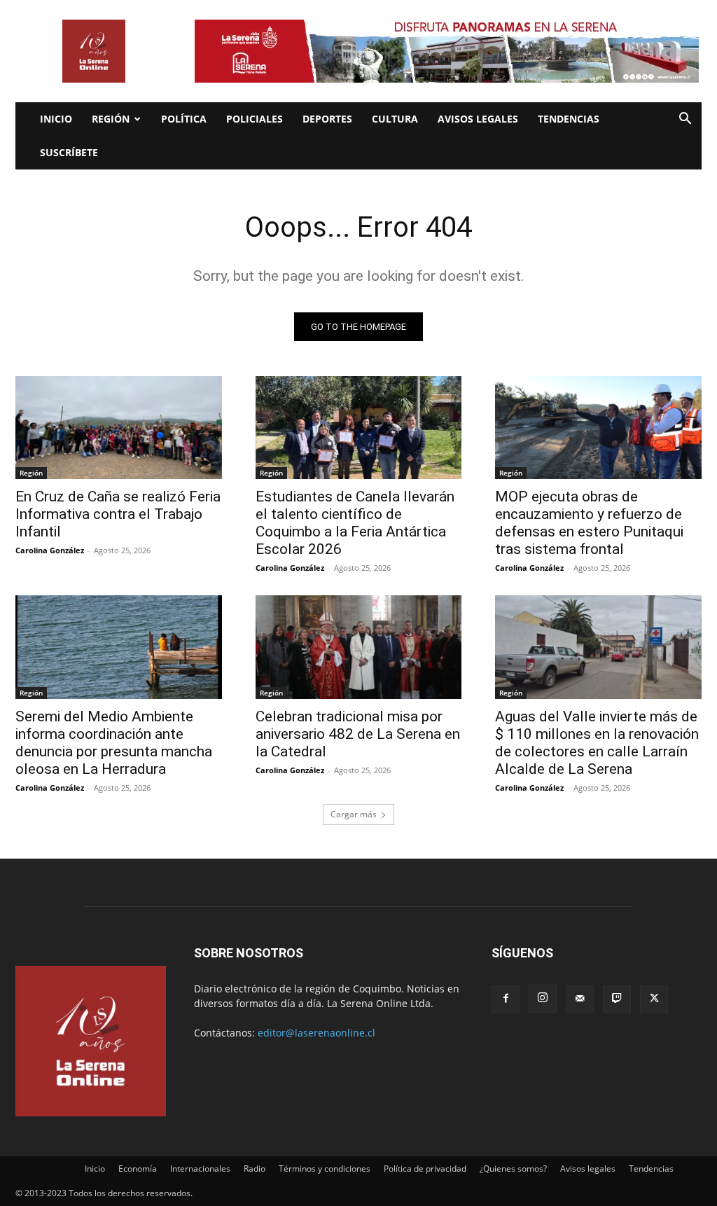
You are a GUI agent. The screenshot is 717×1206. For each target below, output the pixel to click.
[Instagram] (543, 999)
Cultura (395, 118)
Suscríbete (69, 152)
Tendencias (568, 118)
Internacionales (200, 1168)
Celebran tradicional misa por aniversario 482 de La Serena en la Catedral (358, 734)
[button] (685, 120)
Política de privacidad (425, 1168)
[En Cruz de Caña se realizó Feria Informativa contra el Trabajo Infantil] (118, 427)
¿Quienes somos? (513, 1168)
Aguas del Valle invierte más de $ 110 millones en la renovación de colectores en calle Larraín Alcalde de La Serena (597, 742)
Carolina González (49, 550)
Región (111, 118)
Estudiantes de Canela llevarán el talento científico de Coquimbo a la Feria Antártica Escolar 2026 (355, 522)
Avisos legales (478, 118)
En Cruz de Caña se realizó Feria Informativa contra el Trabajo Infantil (118, 514)
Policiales (254, 118)
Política (184, 118)
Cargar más (353, 814)
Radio (254, 1168)
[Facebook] (506, 999)
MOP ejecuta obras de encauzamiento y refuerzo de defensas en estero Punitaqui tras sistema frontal (589, 522)
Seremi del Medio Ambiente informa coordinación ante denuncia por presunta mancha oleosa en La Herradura (113, 742)
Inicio (56, 118)
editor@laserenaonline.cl (316, 1032)
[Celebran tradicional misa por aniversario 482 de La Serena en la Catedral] (359, 646)
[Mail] (580, 999)
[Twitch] (617, 999)
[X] (654, 999)
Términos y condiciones (324, 1168)
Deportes (327, 118)
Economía (137, 1168)
